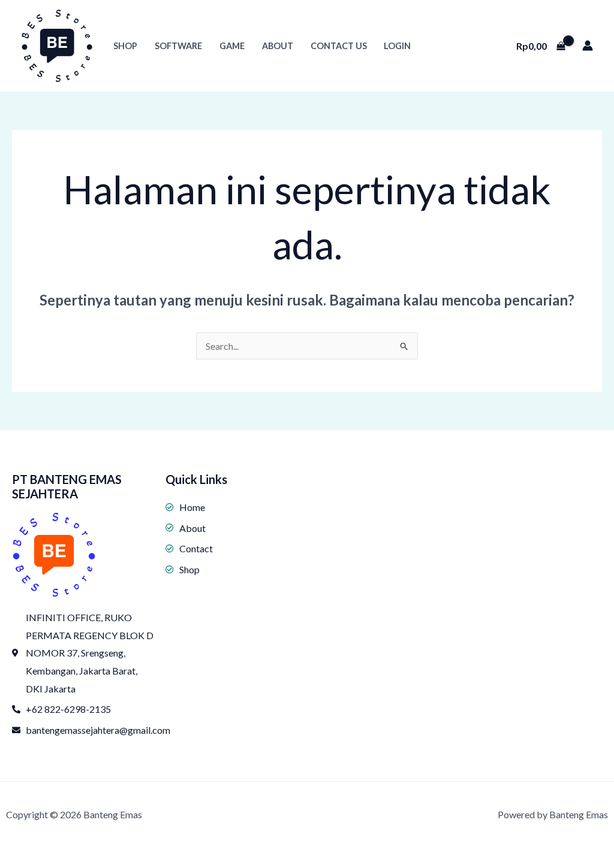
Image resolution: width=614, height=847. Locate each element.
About (277, 46)
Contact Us (339, 46)
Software (178, 46)
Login (397, 46)
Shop (125, 46)
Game (232, 46)
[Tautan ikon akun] (587, 45)
